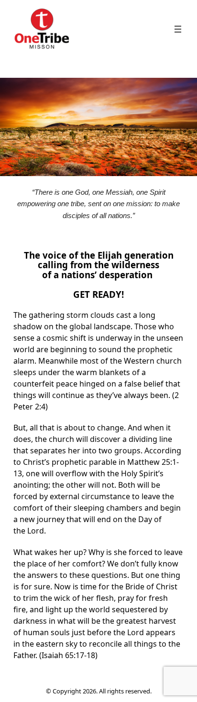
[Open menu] (178, 29)
